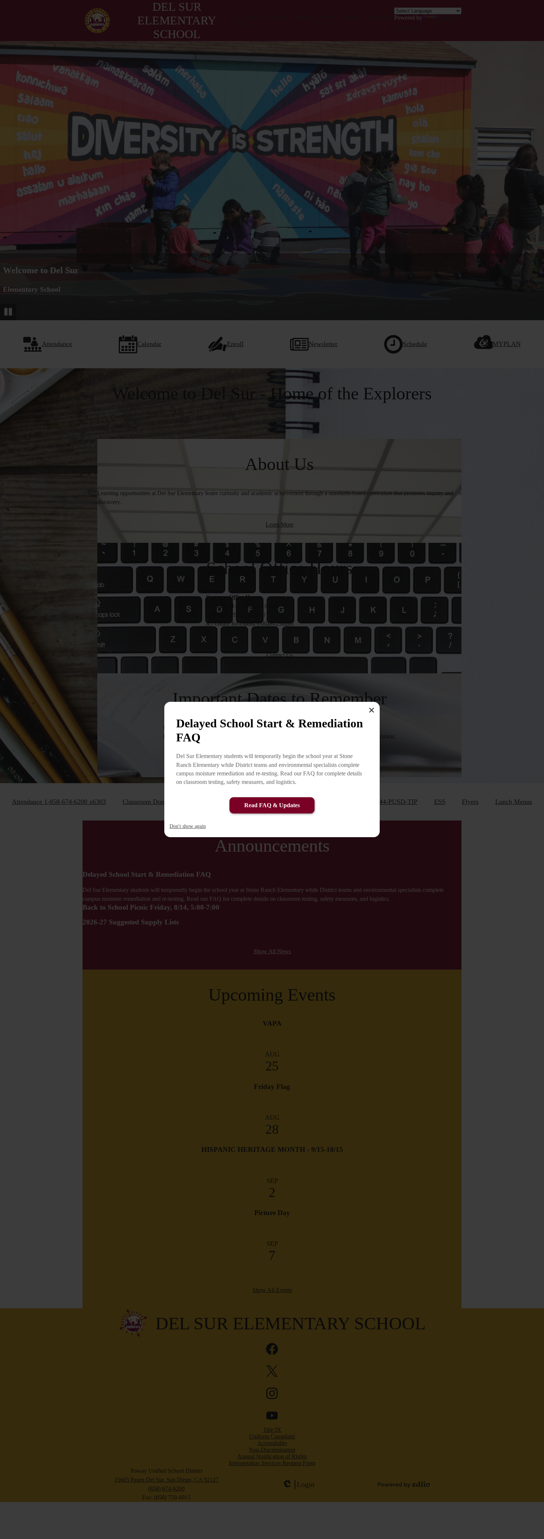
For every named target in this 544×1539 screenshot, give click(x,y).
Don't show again (187, 826)
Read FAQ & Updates (272, 805)
